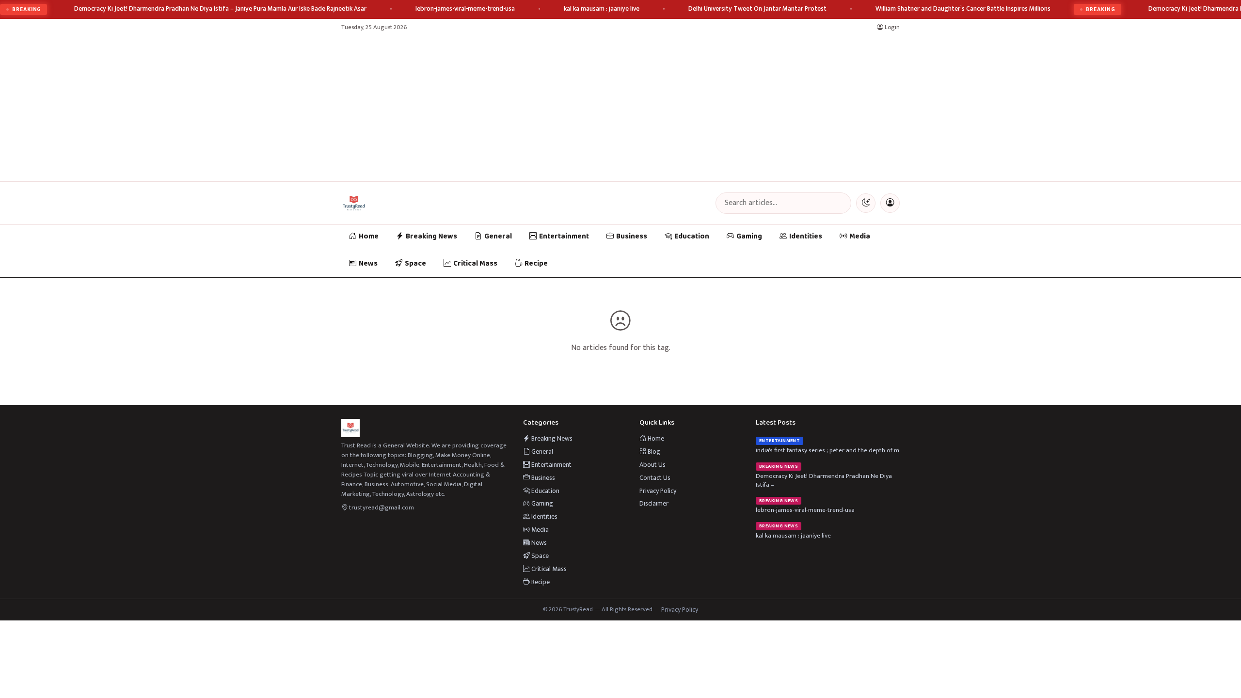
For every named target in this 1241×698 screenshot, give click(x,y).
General (498, 236)
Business (631, 236)
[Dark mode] (865, 203)
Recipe (536, 264)
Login (891, 27)
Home (369, 236)
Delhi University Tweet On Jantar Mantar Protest (757, 9)
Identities (805, 236)
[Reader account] (890, 203)
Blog (653, 451)
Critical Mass (475, 264)
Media (859, 236)
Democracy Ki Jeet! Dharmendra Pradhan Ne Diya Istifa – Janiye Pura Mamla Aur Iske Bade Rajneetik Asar (220, 9)
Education (691, 236)
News (368, 264)
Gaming (749, 236)
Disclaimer (653, 503)
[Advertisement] (620, 108)
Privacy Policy (657, 490)
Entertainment (564, 236)
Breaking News (431, 236)
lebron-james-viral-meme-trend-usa (465, 9)
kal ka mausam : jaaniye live (601, 9)
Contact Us (654, 477)
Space (415, 264)
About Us (652, 464)
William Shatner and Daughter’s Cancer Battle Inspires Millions (962, 9)
